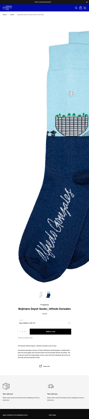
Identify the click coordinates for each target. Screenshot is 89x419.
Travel (12, 14)
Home (5, 14)
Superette (45, 304)
